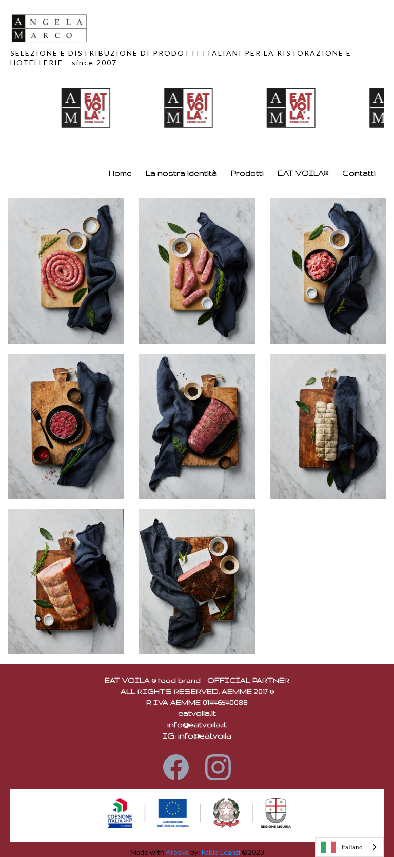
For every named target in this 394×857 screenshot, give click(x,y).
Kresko (177, 852)
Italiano (352, 847)
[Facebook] (176, 765)
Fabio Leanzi (221, 852)
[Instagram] (218, 765)
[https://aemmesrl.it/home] (194, 28)
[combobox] (349, 847)
